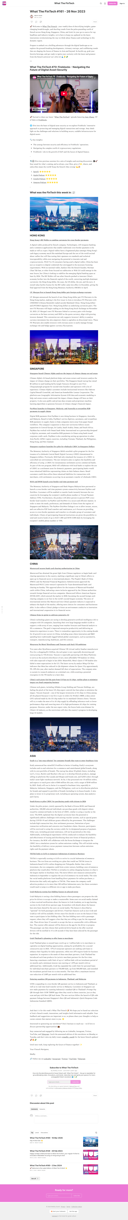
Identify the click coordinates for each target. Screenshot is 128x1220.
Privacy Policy (78, 1088)
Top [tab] (32, 1132)
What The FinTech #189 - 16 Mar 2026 (46, 1138)
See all (33, 1178)
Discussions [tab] (44, 1132)
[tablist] (38, 1109)
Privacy (63, 1207)
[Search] (101, 3)
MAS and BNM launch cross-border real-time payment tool (54, 481)
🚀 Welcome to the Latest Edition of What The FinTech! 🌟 (48, 1168)
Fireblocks (42, 120)
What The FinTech (62, 117)
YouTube (72, 1059)
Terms (68, 1207)
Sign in (122, 3)
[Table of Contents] (2, 610)
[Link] (27, 68)
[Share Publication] (105, 3)
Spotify (36, 171)
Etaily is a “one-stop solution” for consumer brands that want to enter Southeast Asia (64, 760)
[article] (64, 1142)
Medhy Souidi (38, 15)
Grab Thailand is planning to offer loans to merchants (51, 938)
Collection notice (76, 1207)
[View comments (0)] (36, 22)
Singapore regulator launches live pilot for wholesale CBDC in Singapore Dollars (62, 446)
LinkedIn (47, 1059)
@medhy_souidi (68, 1037)
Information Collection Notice (63, 1088)
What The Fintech (49, 26)
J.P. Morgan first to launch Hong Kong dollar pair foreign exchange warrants (60, 292)
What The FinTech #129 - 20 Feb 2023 (46, 1151)
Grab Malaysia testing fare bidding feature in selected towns (54, 891)
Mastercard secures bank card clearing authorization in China (55, 568)
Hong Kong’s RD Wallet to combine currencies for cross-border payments (59, 240)
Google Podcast (39, 178)
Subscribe (112, 3)
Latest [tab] (37, 1132)
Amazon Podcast (39, 182)
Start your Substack (59, 1211)
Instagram (56, 1059)
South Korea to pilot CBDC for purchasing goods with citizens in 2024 (58, 801)
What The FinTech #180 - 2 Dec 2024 (46, 1165)
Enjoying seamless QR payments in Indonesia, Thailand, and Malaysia (58, 979)
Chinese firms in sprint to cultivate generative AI (49, 615)
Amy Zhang (89, 117)
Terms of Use (73, 1086)
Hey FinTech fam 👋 (36, 1140)
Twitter (65, 1059)
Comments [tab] (34, 1109)
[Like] (32, 22)
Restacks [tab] (42, 1109)
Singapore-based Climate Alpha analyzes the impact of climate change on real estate (64, 373)
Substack (55, 1216)
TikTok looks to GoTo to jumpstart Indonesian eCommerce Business (57, 853)
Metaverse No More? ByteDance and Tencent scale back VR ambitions (58, 644)
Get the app (73, 1211)
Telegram (45, 1034)
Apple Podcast (39, 175)
